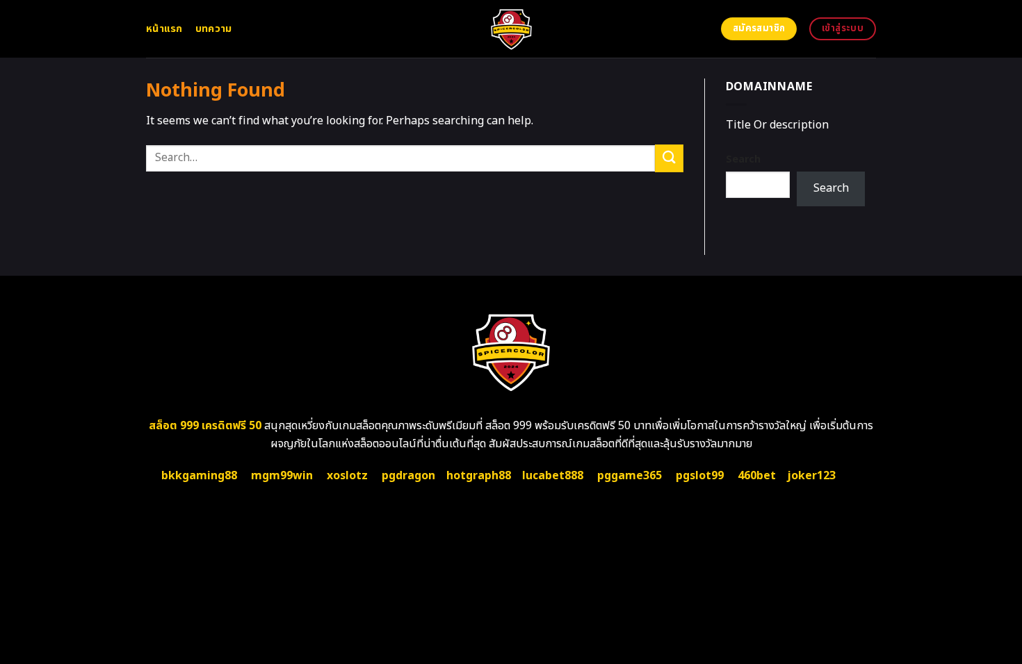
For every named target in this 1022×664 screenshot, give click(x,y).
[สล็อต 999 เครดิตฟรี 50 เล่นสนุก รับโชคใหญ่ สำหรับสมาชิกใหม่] (511, 29)
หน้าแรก (164, 29)
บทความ (213, 29)
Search (743, 159)
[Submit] (669, 158)
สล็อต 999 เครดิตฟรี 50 (205, 425)
